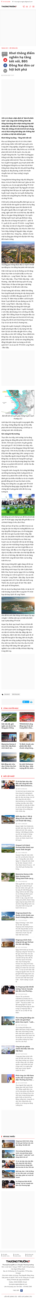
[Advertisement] (18, 28)
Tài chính (16, 1254)
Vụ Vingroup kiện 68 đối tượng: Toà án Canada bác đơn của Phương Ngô (25, 989)
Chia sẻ (27, 702)
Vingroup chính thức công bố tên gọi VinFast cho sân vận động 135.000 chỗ (24, 942)
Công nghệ (29, 1256)
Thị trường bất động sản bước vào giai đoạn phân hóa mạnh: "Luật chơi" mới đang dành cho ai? (25, 1020)
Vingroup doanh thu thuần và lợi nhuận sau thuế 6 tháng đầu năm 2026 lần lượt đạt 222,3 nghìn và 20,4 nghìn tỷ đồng (25, 915)
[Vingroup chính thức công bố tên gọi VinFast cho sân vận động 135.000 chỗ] (8, 943)
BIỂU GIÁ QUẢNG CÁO (25, 1296)
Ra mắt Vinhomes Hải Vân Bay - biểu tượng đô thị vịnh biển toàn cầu (26, 766)
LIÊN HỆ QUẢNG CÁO (10, 1296)
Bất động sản (29, 1254)
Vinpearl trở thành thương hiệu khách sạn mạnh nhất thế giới (25, 847)
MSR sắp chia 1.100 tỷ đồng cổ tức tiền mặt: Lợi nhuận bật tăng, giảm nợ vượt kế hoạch (25, 818)
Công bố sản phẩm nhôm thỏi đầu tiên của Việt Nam (25, 1049)
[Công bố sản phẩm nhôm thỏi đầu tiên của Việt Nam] (8, 1049)
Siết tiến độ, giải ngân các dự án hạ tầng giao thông (8, 726)
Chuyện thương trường (6, 1256)
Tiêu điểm (4, 1254)
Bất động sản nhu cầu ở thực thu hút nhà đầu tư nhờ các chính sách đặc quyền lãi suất (9, 766)
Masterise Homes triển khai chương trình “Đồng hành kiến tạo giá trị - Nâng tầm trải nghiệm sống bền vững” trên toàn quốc (25, 876)
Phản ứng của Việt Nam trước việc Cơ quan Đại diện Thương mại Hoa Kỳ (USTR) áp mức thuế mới (25, 1077)
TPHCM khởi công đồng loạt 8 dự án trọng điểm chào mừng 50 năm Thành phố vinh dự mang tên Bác (26, 726)
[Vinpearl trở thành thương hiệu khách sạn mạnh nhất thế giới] (8, 848)
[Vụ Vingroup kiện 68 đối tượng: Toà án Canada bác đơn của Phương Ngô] (8, 990)
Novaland (7, 694)
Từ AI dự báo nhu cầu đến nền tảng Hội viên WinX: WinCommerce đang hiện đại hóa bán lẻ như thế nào (25, 783)
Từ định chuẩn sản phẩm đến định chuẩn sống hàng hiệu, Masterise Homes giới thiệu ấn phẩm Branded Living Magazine (26, 746)
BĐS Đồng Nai (15, 694)
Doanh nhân (17, 1256)
